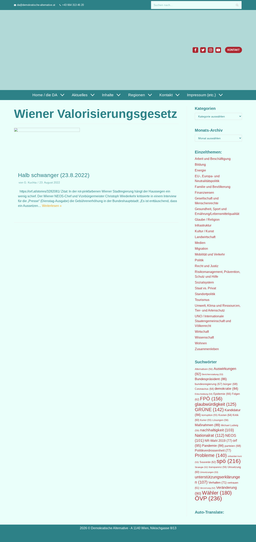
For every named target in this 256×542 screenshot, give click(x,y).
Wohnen (201, 343)
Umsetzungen (209, 472)
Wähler (217, 493)
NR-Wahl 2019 (218, 440)
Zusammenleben (207, 349)
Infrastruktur (203, 225)
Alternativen (204, 369)
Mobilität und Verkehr (210, 254)
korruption (210, 415)
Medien (200, 242)
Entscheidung (204, 394)
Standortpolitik (205, 294)
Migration (201, 248)
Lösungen (220, 420)
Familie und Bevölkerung (212, 186)
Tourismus (202, 300)
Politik (199, 260)
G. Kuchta (30, 182)
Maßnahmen (207, 425)
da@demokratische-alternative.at (36, 4)
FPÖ (211, 398)
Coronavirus (204, 388)
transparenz (218, 467)
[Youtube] (218, 50)
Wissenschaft (204, 337)
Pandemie (213, 446)
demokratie (226, 389)
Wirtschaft (202, 331)
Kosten (225, 415)
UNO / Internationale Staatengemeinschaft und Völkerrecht (213, 321)
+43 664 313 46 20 (73, 4)
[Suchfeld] (237, 5)
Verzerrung (207, 488)
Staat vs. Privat (205, 288)
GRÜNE (209, 409)
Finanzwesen (204, 192)
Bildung (200, 164)
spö (229, 461)
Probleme (211, 455)
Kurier (206, 420)
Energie (200, 170)
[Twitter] (203, 50)
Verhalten (217, 482)
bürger (230, 384)
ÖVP (208, 498)
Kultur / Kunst (204, 231)
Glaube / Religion (207, 219)
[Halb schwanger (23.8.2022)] (47, 130)
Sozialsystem (204, 282)
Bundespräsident (211, 379)
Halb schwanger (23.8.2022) (53, 175)
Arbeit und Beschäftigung (213, 158)
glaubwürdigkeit (215, 404)
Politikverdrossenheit (213, 450)
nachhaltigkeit (217, 430)
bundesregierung (208, 384)
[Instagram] (210, 50)
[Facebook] (195, 50)
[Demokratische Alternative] (33, 50)
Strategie (201, 467)
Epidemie (222, 393)
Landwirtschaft (205, 237)
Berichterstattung (212, 374)
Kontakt (233, 49)
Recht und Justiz (206, 266)
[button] (61, 95)
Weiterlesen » (52, 205)
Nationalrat (209, 435)
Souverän (208, 462)
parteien (233, 445)
